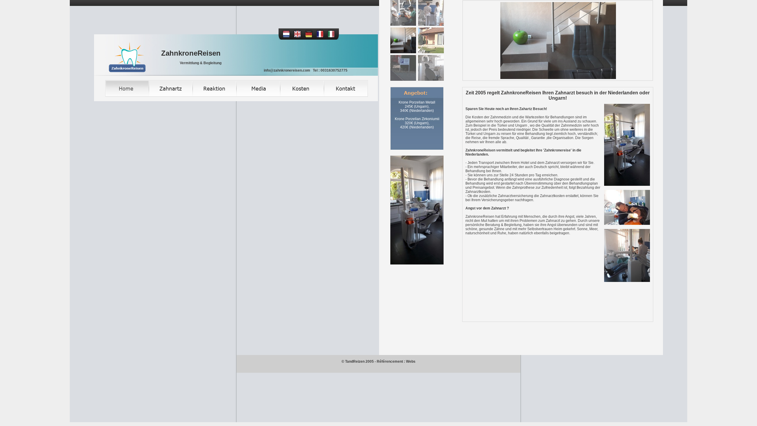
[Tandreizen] (284, 36)
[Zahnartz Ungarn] (171, 95)
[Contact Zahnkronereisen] (346, 95)
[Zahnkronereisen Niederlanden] (403, 13)
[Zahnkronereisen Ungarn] (557, 40)
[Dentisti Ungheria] (329, 36)
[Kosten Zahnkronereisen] (302, 95)
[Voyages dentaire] (318, 36)
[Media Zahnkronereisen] (258, 95)
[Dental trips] (295, 36)
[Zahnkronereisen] (119, 74)
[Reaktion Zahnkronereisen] (215, 95)
